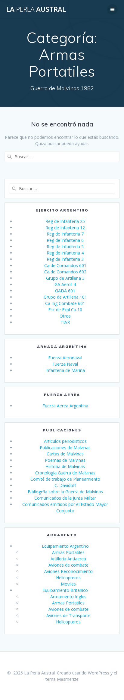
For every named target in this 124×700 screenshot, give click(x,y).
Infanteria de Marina (65, 370)
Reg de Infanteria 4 (65, 253)
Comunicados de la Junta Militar (65, 498)
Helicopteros (68, 577)
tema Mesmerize (62, 679)
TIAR (65, 322)
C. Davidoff (65, 485)
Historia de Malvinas (65, 466)
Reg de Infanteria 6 (65, 240)
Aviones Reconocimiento (68, 571)
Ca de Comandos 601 (65, 265)
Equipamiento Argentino (65, 546)
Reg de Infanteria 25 (65, 221)
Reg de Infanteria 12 (65, 227)
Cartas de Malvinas (65, 454)
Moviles (68, 584)
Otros (65, 316)
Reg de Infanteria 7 (65, 234)
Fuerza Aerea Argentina (65, 406)
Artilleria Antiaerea (68, 559)
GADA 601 (65, 291)
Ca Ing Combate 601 (65, 303)
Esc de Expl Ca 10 (65, 309)
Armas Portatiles (68, 552)
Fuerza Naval (65, 364)
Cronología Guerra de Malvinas (65, 473)
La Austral (36, 9)
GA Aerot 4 (65, 284)
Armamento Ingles (68, 596)
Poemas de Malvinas (65, 460)
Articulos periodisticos (65, 441)
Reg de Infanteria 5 (65, 246)
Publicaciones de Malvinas (65, 447)
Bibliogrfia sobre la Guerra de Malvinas (65, 492)
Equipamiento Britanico (65, 590)
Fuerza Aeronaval (65, 358)
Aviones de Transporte (68, 615)
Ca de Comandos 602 (65, 272)
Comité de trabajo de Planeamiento (65, 479)
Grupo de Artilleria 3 (65, 278)
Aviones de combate (68, 565)
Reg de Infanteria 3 (65, 259)
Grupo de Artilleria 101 (65, 297)
